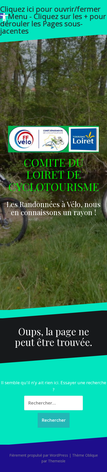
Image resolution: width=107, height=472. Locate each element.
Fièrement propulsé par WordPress (38, 455)
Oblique (91, 455)
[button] (2, 15)
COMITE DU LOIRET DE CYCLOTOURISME (53, 174)
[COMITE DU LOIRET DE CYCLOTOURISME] (53, 141)
